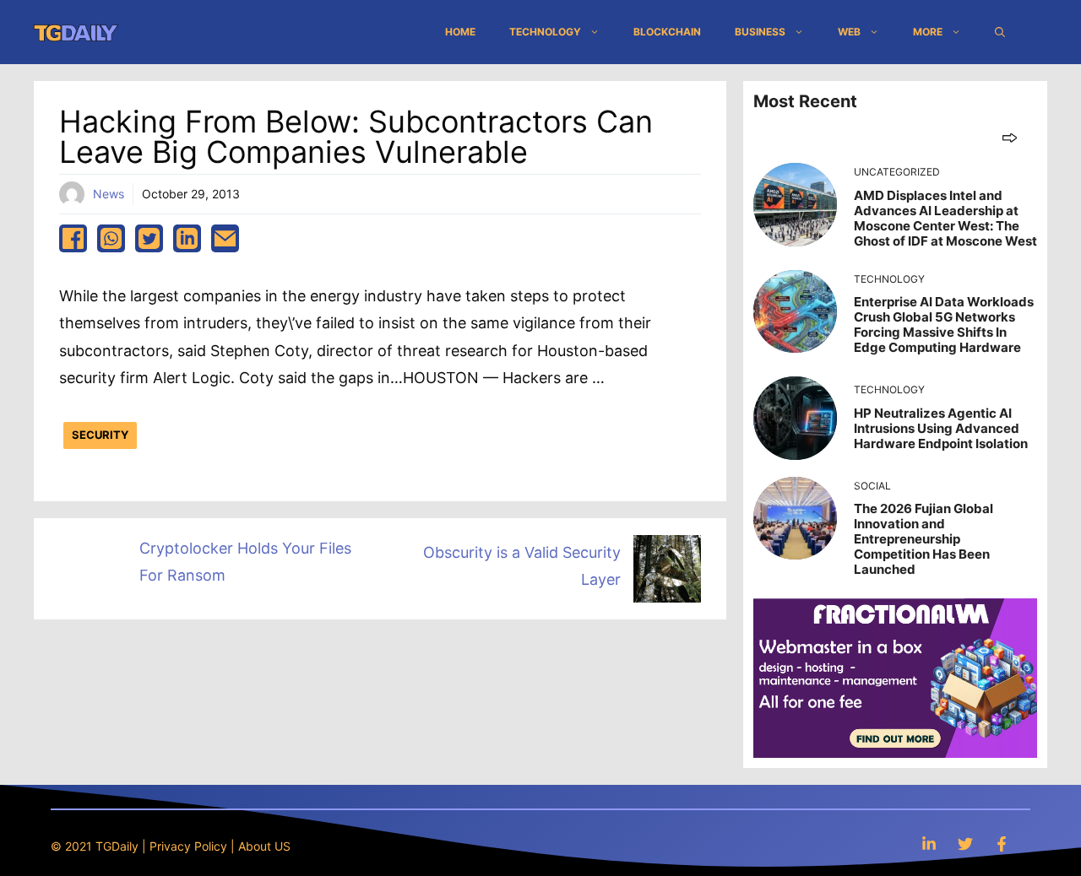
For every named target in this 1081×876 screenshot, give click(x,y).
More (927, 31)
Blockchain (667, 31)
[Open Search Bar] (1000, 32)
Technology (545, 31)
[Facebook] (1001, 843)
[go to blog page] (1010, 137)
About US (264, 846)
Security (100, 434)
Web (849, 31)
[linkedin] (187, 238)
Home (460, 31)
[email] (225, 238)
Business (760, 31)
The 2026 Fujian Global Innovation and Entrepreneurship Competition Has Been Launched (923, 538)
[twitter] (149, 238)
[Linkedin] (929, 843)
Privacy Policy (188, 846)
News (108, 194)
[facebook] (73, 238)
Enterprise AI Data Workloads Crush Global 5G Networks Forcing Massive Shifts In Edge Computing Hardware (944, 324)
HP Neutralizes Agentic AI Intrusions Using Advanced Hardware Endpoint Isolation (941, 428)
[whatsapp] (111, 238)
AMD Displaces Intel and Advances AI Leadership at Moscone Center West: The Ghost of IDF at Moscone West (945, 218)
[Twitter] (965, 843)
